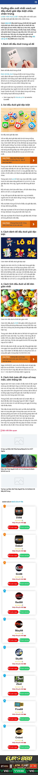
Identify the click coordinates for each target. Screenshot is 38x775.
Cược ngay (13, 527)
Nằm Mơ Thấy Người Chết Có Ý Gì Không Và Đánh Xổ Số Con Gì (17, 470)
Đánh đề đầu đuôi (7, 74)
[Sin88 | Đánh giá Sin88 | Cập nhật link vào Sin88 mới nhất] (19, 567)
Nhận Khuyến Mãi (17, 522)
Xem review (25, 527)
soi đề (14, 179)
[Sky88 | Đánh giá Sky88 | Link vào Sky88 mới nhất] (19, 652)
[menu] (36, 2)
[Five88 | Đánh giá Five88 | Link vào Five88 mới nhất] (19, 704)
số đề (16, 323)
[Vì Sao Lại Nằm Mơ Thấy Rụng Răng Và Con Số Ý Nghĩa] (19, 447)
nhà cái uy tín (19, 97)
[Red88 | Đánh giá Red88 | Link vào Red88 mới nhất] (19, 596)
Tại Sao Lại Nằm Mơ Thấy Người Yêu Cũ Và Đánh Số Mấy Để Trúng (18, 490)
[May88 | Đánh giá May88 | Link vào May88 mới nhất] (19, 624)
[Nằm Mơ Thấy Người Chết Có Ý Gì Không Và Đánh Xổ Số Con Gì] (19, 467)
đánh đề (8, 23)
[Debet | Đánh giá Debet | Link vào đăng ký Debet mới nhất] (19, 539)
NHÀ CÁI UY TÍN (17, 502)
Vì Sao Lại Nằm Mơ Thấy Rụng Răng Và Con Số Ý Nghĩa (17, 450)
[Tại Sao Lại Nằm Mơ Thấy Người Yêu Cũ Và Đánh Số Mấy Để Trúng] (19, 487)
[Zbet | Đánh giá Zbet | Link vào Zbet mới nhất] (19, 679)
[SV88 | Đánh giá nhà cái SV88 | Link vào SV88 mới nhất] (19, 511)
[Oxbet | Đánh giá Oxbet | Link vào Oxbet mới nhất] (19, 731)
